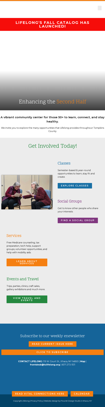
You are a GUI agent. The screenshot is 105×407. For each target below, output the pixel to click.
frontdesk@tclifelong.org (45, 364)
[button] (100, 8)
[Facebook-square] (47, 373)
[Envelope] (58, 373)
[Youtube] (52, 373)
